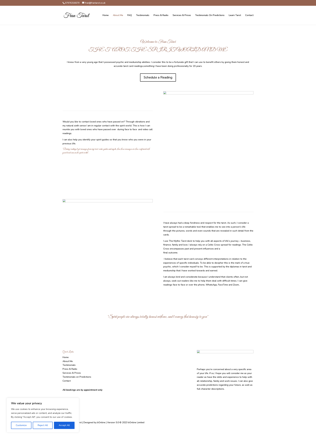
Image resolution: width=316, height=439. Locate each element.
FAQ (129, 15)
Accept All (64, 425)
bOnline (101, 422)
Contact (249, 15)
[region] (43, 415)
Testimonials (142, 15)
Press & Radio (161, 15)
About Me (118, 15)
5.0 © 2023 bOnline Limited (130, 422)
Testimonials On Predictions (209, 15)
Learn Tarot (235, 15)
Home (106, 15)
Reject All (43, 425)
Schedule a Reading (158, 77)
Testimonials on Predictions (77, 376)
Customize (21, 425)
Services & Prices (182, 15)
